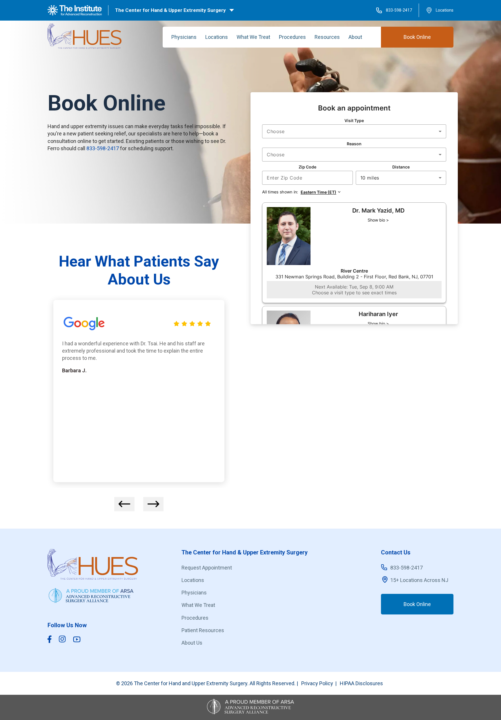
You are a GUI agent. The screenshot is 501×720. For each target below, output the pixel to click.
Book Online (417, 37)
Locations (444, 10)
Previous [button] (124, 504)
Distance (401, 166)
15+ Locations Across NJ (419, 580)
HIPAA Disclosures (361, 683)
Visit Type (354, 120)
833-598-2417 (399, 10)
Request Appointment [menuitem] (206, 568)
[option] (139, 391)
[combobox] (354, 131)
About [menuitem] (355, 37)
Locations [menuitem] (216, 37)
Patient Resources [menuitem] (202, 630)
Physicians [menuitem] (184, 37)
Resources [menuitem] (327, 37)
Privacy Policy (317, 683)
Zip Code (307, 166)
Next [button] (153, 504)
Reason (354, 143)
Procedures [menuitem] (292, 37)
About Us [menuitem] (191, 643)
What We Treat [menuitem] (253, 37)
